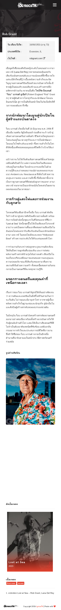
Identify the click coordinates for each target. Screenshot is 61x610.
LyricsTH (39, 606)
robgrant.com (36, 58)
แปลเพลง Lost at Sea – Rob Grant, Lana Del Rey (31, 593)
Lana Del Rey (21, 72)
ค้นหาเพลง (11, 583)
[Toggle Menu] (54, 5)
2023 (11, 566)
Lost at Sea (12, 223)
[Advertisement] (30, 465)
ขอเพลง (21, 583)
